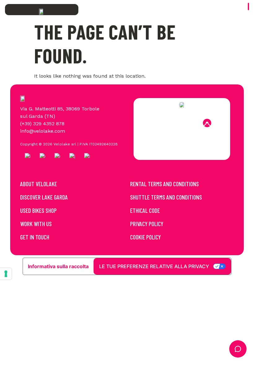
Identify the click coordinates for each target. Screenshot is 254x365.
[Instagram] (173, 122)
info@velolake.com (42, 131)
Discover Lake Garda (44, 197)
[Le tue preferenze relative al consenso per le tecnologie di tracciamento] (6, 274)
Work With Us (36, 223)
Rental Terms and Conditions (164, 183)
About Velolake (38, 183)
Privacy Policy (146, 223)
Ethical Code (145, 210)
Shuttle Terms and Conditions (166, 197)
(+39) (26, 124)
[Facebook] (156, 122)
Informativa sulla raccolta (58, 266)
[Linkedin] (190, 122)
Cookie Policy (145, 237)
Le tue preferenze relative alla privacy (154, 266)
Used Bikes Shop (38, 210)
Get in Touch (34, 237)
